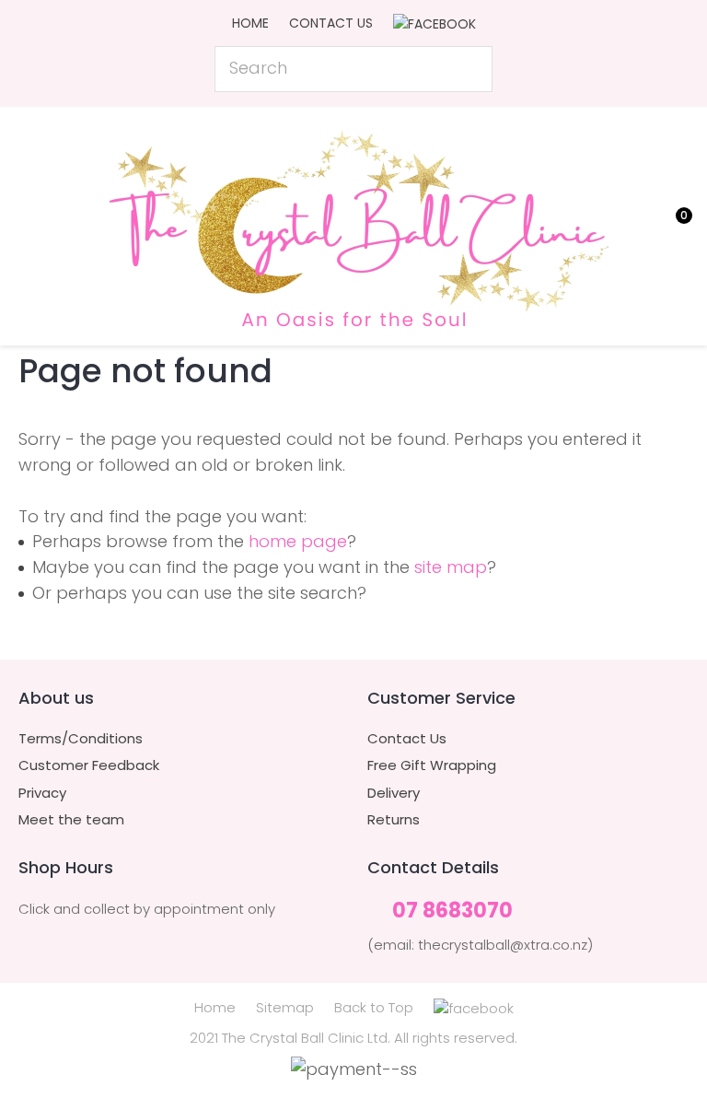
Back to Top (373, 1007)
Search (470, 69)
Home (250, 23)
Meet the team (71, 820)
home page (298, 541)
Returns (393, 820)
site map (450, 566)
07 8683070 (452, 911)
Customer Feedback (88, 765)
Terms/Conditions (80, 739)
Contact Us (331, 23)
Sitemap (285, 1007)
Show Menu (29, 222)
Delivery (393, 793)
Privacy (42, 793)
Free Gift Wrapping (431, 765)
